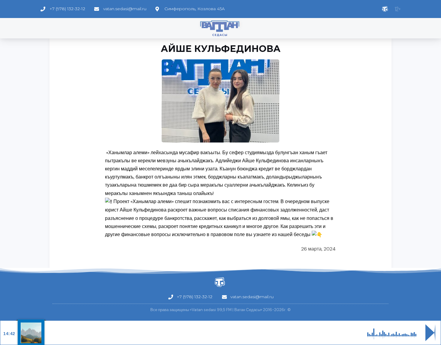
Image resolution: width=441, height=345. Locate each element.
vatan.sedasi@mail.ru (124, 8)
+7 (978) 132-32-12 (67, 8)
